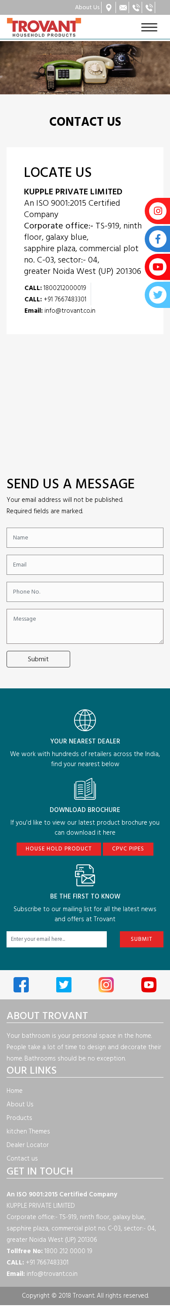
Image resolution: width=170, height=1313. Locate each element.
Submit (38, 659)
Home (15, 1090)
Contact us (22, 1158)
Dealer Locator (28, 1145)
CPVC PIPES (128, 849)
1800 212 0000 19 (49, 1251)
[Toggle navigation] (149, 27)
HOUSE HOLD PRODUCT (59, 849)
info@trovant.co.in (59, 310)
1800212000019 (55, 288)
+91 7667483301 (55, 299)
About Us (20, 1104)
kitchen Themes (28, 1131)
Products (19, 1118)
